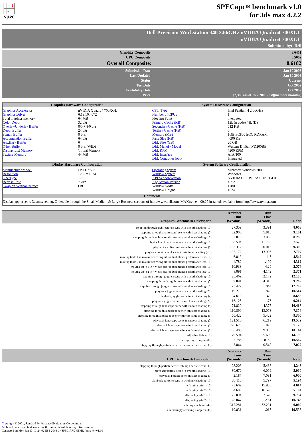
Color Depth (11, 122)
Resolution (10, 174)
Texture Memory (14, 154)
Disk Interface (162, 154)
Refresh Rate (12, 182)
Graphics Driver (14, 114)
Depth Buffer (12, 130)
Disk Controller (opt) (167, 158)
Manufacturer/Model (17, 170)
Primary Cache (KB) (166, 122)
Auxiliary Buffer (14, 142)
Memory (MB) (162, 134)
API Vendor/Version (166, 178)
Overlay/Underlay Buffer (20, 126)
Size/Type (10, 178)
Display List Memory (18, 150)
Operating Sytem (164, 170)
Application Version (166, 182)
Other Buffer (12, 146)
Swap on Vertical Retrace (20, 186)
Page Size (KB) (163, 138)
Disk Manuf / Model (166, 146)
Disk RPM (159, 150)
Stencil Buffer (12, 134)
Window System (163, 174)
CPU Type (159, 110)
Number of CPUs (164, 114)
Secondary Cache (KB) (168, 126)
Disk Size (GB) (163, 142)
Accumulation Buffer (17, 138)
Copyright (8, 423)
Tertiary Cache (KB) (166, 130)
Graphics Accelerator (17, 110)
